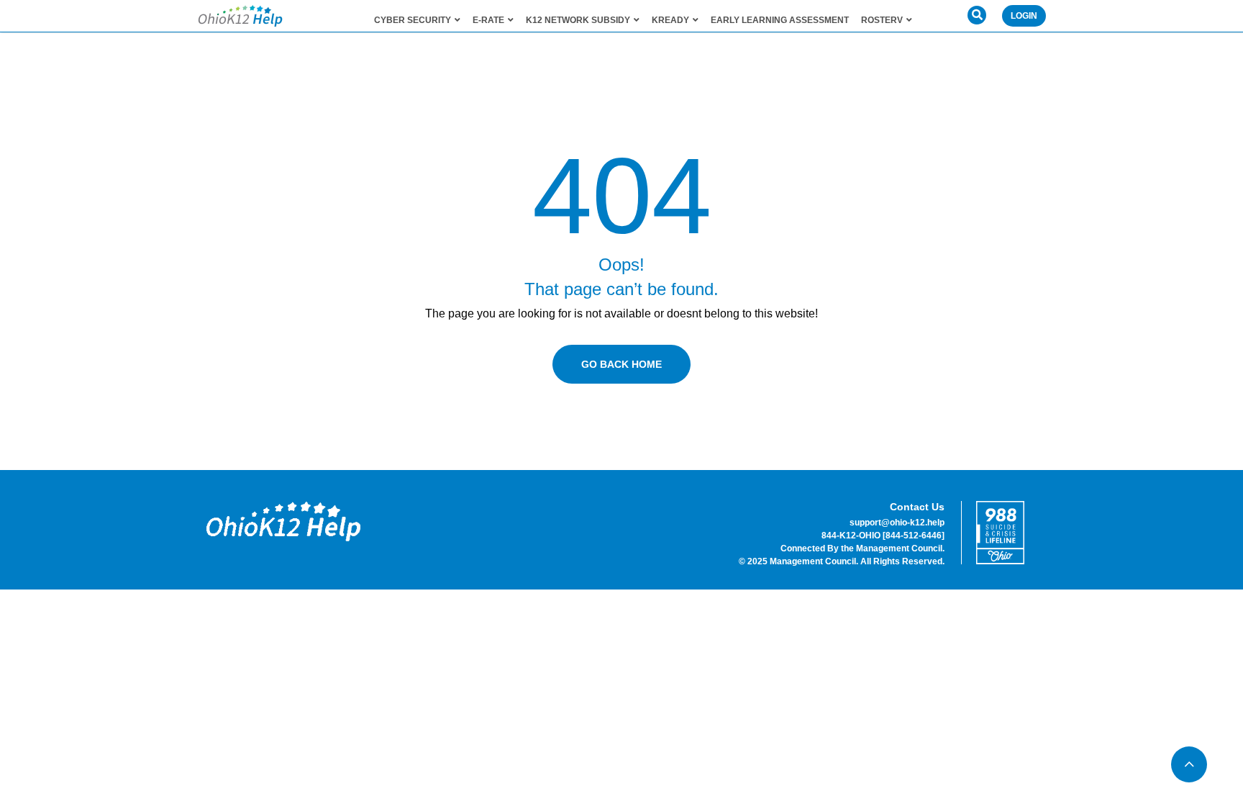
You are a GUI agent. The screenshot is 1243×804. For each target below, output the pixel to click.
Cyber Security (412, 20)
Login (1024, 16)
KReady (670, 20)
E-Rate (488, 20)
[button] (976, 15)
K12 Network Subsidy (578, 20)
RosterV (882, 20)
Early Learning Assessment (780, 20)
